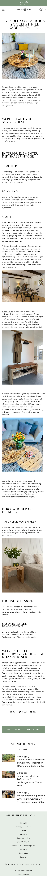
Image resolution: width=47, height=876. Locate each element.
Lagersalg (24, 849)
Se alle (23, 749)
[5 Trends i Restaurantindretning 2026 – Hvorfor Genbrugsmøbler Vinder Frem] (8, 774)
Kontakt (23, 823)
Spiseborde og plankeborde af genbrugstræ (21, 246)
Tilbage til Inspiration (25, 729)
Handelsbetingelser (23, 842)
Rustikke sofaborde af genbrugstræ (18, 393)
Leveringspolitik (23, 838)
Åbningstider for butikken (23, 815)
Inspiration (23, 853)
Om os (23, 830)
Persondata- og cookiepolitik (23, 845)
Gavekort (23, 857)
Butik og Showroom (23, 827)
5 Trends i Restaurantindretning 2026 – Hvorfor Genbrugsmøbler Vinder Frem (29, 779)
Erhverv (23, 834)
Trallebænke (7, 311)
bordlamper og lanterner (25, 197)
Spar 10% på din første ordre (23, 864)
